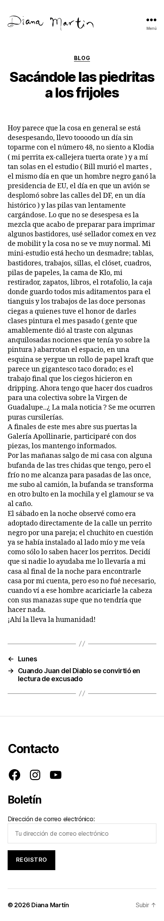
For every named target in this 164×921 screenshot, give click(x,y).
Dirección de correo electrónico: (51, 819)
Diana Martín (50, 905)
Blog (82, 58)
